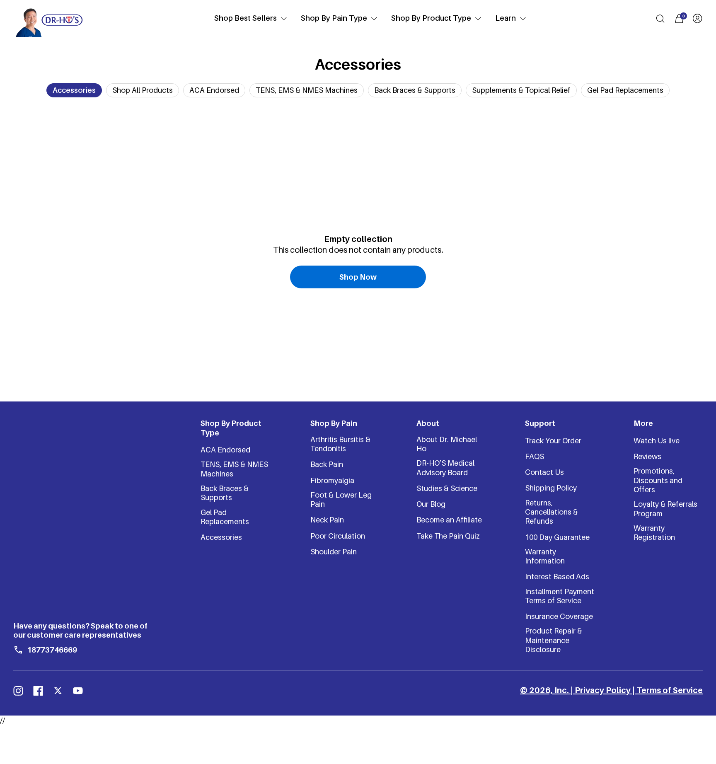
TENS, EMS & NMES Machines (307, 90)
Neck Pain (327, 519)
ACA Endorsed (214, 90)
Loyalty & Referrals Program (665, 508)
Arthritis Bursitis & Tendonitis (340, 444)
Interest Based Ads (557, 576)
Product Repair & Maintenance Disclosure (553, 640)
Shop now (358, 277)
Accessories (74, 90)
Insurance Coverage (559, 616)
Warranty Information (545, 556)
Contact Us (544, 472)
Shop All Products (142, 90)
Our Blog (430, 504)
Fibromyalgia (332, 480)
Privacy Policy (603, 690)
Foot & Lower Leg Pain (341, 499)
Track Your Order (553, 440)
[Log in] (697, 18)
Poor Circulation (337, 536)
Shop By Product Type (431, 18)
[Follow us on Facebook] (38, 691)
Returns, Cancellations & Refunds (551, 512)
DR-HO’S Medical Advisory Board (445, 467)
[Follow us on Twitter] (58, 691)
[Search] (660, 18)
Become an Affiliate (449, 519)
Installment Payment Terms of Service (559, 596)
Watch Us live (657, 440)
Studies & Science (446, 488)
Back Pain (326, 464)
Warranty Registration (654, 533)
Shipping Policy (551, 488)
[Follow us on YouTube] (78, 691)
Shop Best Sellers (245, 18)
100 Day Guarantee (557, 537)
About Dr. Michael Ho (446, 444)
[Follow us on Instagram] (18, 691)
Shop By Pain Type (334, 18)
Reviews (647, 456)
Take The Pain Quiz (448, 536)
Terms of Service (669, 690)
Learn (505, 18)
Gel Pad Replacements (625, 90)
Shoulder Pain (333, 551)
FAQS (534, 456)
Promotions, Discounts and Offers (658, 480)
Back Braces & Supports (414, 90)
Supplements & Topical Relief (521, 90)
